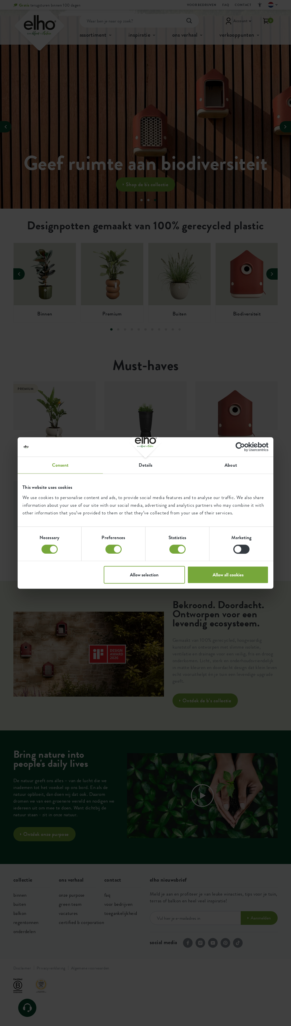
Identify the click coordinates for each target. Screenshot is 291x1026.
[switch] (113, 549)
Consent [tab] (60, 465)
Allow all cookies (228, 575)
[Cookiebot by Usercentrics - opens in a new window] (244, 447)
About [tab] (231, 465)
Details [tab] (146, 465)
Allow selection (144, 575)
